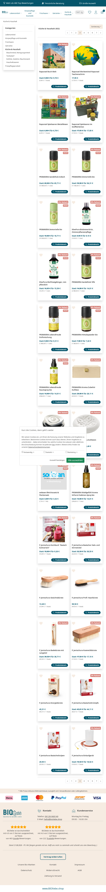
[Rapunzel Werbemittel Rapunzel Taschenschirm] (86, 42)
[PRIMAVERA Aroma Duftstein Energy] (53, 410)
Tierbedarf (10, 56)
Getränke (56, 13)
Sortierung (95, 26)
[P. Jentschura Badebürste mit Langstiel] (53, 621)
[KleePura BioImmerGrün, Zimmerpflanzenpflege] (86, 200)
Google (16, 838)
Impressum (80, 864)
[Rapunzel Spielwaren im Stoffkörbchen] (86, 94)
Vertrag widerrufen (53, 856)
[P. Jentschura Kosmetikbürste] (86, 621)
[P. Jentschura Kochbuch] (53, 515)
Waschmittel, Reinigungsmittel (18, 52)
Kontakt (53, 864)
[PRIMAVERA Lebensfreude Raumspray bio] (53, 357)
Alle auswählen (75, 460)
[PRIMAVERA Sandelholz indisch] (53, 147)
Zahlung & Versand (53, 876)
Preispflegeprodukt (12, 66)
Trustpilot (50, 838)
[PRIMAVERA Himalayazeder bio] (86, 305)
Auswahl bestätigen (57, 460)
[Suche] (81, 12)
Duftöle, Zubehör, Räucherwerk (18, 59)
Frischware (44, 13)
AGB (80, 870)
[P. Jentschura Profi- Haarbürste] (86, 568)
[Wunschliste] (90, 12)
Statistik (48, 452)
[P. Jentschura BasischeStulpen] (53, 726)
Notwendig (27, 452)
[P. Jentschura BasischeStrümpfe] (86, 673)
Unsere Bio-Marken (26, 864)
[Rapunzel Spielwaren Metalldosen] (53, 94)
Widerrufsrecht (53, 870)
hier (53, 444)
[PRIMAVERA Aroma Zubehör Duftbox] (86, 357)
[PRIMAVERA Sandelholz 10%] (86, 252)
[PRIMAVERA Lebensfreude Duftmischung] (53, 305)
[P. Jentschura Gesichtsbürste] (53, 568)
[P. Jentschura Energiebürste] (53, 673)
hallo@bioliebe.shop (53, 819)
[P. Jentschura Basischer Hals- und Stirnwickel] (86, 515)
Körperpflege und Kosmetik (30, 13)
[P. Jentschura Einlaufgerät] (86, 726)
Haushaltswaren (12, 62)
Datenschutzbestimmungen (39, 447)
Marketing (71, 452)
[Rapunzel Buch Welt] (53, 42)
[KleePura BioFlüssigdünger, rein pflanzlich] (53, 252)
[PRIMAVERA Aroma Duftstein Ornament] (86, 410)
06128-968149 (51, 816)
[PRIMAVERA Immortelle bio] (86, 147)
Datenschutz (26, 870)
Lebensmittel (15, 13)
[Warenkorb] (102, 12)
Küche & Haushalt (68, 13)
